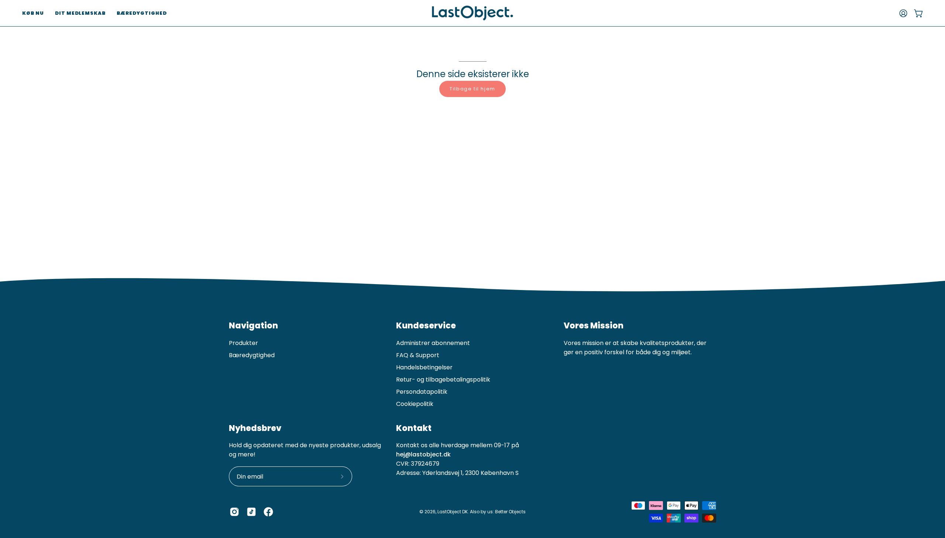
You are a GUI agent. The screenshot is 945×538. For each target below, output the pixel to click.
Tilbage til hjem (472, 89)
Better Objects (510, 511)
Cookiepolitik (414, 404)
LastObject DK (452, 511)
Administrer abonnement (433, 343)
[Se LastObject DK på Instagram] (234, 511)
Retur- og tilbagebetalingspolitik (443, 379)
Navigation (253, 326)
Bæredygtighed (252, 355)
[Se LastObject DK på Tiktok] (251, 511)
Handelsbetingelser (424, 367)
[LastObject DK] (472, 13)
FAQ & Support (417, 355)
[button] (33, 13)
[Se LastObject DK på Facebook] (268, 511)
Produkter (243, 343)
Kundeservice (426, 326)
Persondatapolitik (421, 391)
